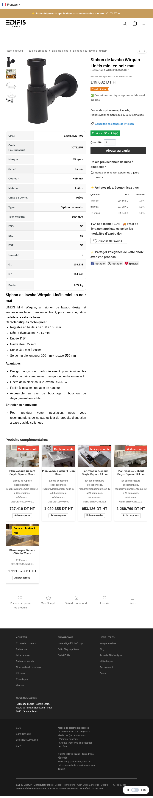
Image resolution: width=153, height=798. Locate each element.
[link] (113, 13)
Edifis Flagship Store (68, 649)
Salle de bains (60, 50)
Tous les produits (37, 50)
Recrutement (106, 667)
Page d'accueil (14, 50)
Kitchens (20, 673)
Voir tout (20, 685)
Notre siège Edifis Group (70, 643)
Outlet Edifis (64, 655)
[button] (16, 23)
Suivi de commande (76, 603)
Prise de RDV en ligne (111, 655)
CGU (18, 728)
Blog (102, 649)
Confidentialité (23, 734)
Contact (103, 673)
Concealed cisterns (26, 643)
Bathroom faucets (25, 661)
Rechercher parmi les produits (20, 605)
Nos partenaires (108, 643)
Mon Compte (48, 603)
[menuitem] (139, 50)
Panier (132, 603)
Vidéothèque (106, 661)
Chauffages (22, 679)
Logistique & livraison (27, 740)
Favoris (104, 603)
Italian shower (23, 655)
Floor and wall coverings (28, 667)
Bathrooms (21, 649)
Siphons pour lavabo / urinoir (90, 50)
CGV (18, 746)
